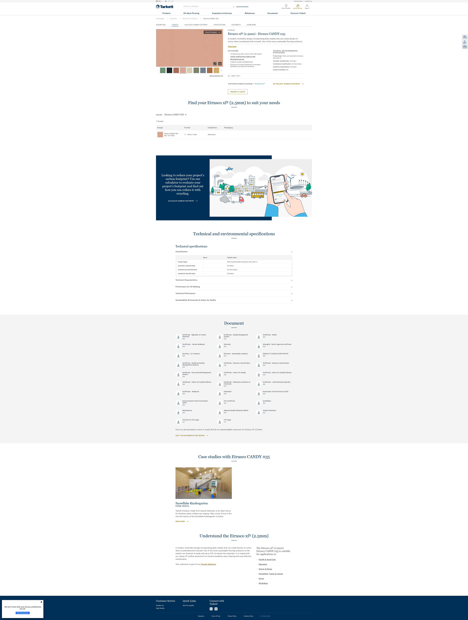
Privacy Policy (232, 616)
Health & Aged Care (267, 559)
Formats (175, 25)
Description (161, 25)
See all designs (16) (216, 76)
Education (263, 564)
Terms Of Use (215, 616)
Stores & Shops (265, 569)
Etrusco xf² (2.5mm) (190, 18)
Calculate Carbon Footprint (196, 25)
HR (172, 1)
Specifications (219, 25)
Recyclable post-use (237, 59)
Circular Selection (208, 564)
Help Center (160, 608)
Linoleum (173, 18)
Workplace (263, 583)
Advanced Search (242, 7)
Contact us (308, 1)
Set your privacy (22, 613)
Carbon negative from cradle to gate (242, 56)
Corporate (201, 616)
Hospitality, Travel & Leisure (271, 574)
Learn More (251, 25)
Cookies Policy (248, 616)
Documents (236, 25)
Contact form (298, 1)
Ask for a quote (188, 605)
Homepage (160, 18)
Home (261, 578)
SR (169, 1)
